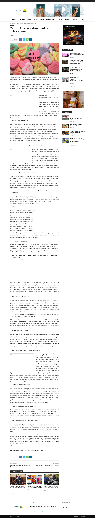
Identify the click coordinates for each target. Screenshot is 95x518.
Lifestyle (17, 23)
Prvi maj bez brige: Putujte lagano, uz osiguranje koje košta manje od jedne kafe (77, 140)
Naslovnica (12, 23)
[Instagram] (84, 1)
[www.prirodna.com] (73, 99)
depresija (17, 450)
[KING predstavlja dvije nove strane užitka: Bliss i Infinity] (65, 126)
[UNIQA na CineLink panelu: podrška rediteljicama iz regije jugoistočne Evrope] (65, 55)
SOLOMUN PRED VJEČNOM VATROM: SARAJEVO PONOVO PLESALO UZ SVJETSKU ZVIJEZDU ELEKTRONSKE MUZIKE (76, 70)
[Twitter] (24, 39)
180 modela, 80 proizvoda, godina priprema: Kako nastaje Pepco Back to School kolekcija (17, 487)
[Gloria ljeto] (59, 10)
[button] (83, 19)
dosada (21, 450)
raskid (38, 450)
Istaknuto (12, 484)
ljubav (29, 450)
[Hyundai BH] (73, 35)
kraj (25, 450)
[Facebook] (82, 1)
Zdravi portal (82, 516)
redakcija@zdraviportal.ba (44, 511)
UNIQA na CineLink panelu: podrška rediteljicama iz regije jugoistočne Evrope (77, 55)
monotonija (33, 450)
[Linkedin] (30, 39)
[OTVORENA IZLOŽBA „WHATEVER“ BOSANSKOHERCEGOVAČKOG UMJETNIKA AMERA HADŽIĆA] (65, 79)
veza (45, 450)
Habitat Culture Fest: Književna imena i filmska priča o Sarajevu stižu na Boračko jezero (77, 62)
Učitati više (73, 86)
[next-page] (13, 493)
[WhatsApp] (27, 39)
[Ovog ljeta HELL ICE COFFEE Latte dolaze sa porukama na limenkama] (65, 133)
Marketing (76, 516)
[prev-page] (11, 493)
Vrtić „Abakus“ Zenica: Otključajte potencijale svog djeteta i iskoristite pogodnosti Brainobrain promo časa (34, 487)
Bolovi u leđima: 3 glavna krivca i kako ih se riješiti (47, 465)
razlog (42, 450)
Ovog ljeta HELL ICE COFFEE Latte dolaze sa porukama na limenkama (77, 132)
